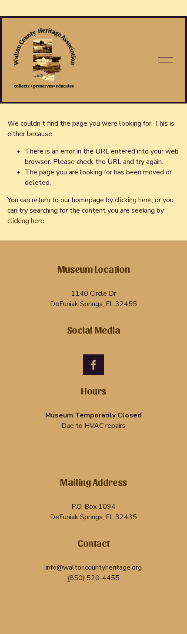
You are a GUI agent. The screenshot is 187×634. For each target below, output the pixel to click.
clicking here (133, 200)
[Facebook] (93, 364)
